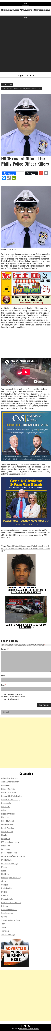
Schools (4, 906)
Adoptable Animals (9, 778)
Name (3, 676)
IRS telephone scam (10, 842)
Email (3, 685)
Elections (5, 817)
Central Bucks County (10, 799)
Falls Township (7, 821)
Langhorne (5, 846)
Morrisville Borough (9, 863)
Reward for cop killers (18, 548)
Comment (5, 649)
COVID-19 (5, 807)
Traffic (3, 924)
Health (4, 835)
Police (4, 892)
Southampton (7, 913)
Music (4, 867)
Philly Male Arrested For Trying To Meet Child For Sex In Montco (27, 591)
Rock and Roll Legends (11, 902)
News (3, 870)
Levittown (5, 849)
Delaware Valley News (29, 1028)
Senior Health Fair (9, 909)
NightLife (5, 874)
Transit (4, 927)
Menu (25, 4)
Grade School (7, 831)
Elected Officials (8, 814)
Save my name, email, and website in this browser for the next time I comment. (15, 696)
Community (6, 803)
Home (4, 84)
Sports (4, 917)
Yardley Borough (8, 934)
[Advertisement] (25, 46)
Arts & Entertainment (10, 782)
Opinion (4, 885)
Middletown (6, 860)
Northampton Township (11, 878)
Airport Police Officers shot (18, 546)
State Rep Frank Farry (10, 920)
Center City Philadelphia (11, 796)
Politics (4, 895)
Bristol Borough (8, 789)
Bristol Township (8, 792)
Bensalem (5, 785)
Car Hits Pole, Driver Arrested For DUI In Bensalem (26, 626)
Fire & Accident (7, 828)
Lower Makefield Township (13, 856)
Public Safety (7, 899)
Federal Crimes (7, 824)
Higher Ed (5, 838)
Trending (5, 931)
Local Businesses (9, 853)
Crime (10, 84)
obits (3, 881)
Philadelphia (6, 888)
